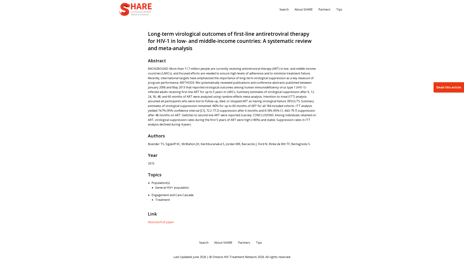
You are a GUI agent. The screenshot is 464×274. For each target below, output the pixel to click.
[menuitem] (284, 9)
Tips (339, 9)
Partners (324, 9)
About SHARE (304, 9)
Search (284, 9)
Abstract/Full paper (161, 222)
